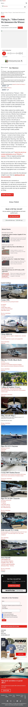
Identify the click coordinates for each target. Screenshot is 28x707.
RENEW (2, 631)
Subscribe (18, 695)
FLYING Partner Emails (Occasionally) (10, 617)
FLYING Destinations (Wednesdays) (10, 615)
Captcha (3, 618)
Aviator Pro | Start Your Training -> (18, 84)
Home (3, 12)
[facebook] (7, 701)
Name (3, 601)
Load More (3, 571)
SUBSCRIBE (3, 630)
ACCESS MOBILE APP (5, 635)
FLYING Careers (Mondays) (8, 614)
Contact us (9, 87)
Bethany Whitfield (5, 25)
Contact (10, 695)
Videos (6, 12)
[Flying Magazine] (8, 7)
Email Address (5, 608)
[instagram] (10, 701)
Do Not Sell (25, 696)
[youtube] (17, 701)
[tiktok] (20, 701)
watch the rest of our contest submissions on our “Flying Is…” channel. (13, 154)
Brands (2, 3)
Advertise (3, 695)
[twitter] (14, 701)
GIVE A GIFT (3, 633)
